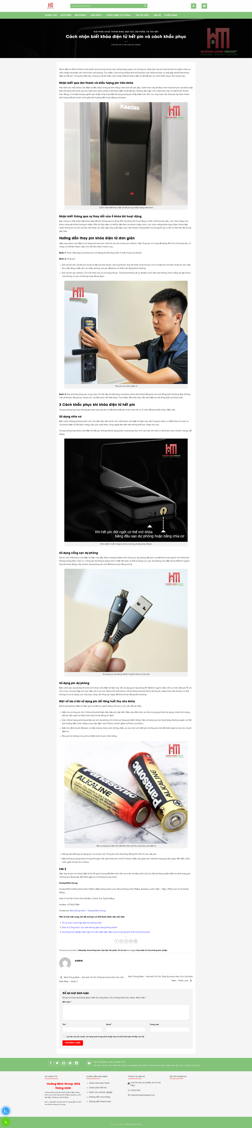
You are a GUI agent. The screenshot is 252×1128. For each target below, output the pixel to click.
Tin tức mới (142, 15)
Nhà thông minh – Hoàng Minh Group (88, 911)
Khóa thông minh (154, 950)
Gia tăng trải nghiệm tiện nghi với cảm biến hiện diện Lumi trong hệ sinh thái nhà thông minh (106, 932)
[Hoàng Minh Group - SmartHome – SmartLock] (55, 6)
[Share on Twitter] (121, 941)
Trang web (154, 1024)
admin (138, 45)
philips (164, 950)
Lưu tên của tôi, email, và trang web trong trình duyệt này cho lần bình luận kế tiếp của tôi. (106, 1037)
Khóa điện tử (141, 950)
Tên (64, 1024)
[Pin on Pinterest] (131, 941)
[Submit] (145, 6)
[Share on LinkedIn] (135, 941)
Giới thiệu (65, 15)
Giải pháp (96, 15)
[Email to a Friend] (126, 941)
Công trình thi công (118, 15)
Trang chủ (51, 15)
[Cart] (204, 6)
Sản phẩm (80, 15)
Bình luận (67, 1002)
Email (109, 1024)
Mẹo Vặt (129, 31)
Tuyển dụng (170, 15)
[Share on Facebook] (116, 941)
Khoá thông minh (114, 31)
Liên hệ (157, 15)
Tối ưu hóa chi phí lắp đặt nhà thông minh (82, 923)
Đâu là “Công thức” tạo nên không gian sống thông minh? (89, 927)
